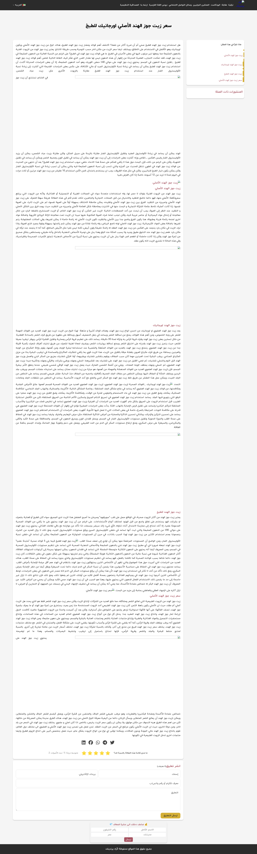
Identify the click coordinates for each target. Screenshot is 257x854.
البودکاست (215, 5)
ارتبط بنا (144, 5)
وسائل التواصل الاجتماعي (180, 5)
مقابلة (224, 5)
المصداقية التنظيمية (129, 5)
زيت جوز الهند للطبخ (233, 74)
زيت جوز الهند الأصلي (233, 55)
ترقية (230, 5)
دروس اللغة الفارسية (158, 5)
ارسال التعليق (170, 815)
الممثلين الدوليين (201, 5)
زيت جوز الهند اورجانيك (231, 64)
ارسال (128, 839)
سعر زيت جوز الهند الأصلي (230, 80)
